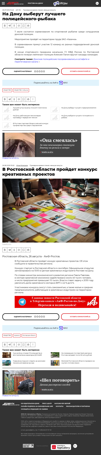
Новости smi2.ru (10, 158)
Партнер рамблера (42, 446)
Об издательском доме (30, 403)
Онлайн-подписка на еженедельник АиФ (37, 406)
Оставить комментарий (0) (80, 71)
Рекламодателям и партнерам (78, 406)
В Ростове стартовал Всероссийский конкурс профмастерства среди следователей (30, 124)
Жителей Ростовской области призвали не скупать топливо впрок (78, 362)
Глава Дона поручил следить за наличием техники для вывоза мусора (29, 362)
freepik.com (6, 244)
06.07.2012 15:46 (8, 10)
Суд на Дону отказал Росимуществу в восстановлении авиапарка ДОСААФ (27, 354)
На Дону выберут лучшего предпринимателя (78, 108)
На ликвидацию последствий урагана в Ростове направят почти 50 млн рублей (76, 354)
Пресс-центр (47, 403)
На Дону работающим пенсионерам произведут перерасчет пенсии (27, 117)
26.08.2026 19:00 (8, 165)
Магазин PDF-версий (62, 403)
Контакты (59, 406)
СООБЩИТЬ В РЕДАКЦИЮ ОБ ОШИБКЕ (34, 409)
